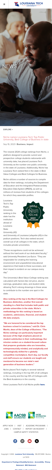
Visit (19, 426)
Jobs (6, 429)
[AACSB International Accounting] (37, 420)
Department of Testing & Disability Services (17, 462)
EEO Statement (30, 465)
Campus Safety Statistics (26, 432)
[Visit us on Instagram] (22, 441)
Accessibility (39, 462)
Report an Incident (35, 429)
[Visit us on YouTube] (30, 441)
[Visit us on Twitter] (37, 441)
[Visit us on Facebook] (15, 441)
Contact (17, 429)
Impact (30, 144)
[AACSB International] (17, 420)
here (42, 384)
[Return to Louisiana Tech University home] (28, 4)
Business (21, 144)
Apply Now (8, 426)
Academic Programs (35, 426)
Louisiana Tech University (24, 454)
